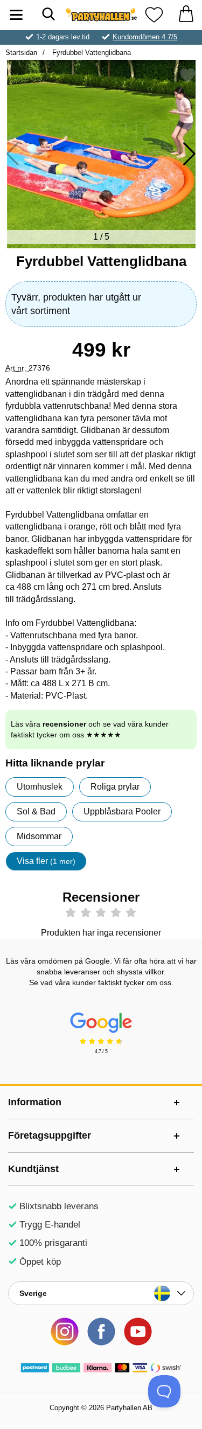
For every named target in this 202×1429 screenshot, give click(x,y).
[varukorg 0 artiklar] (186, 14)
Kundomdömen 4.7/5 (145, 37)
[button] (189, 154)
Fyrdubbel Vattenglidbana (90, 52)
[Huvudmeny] (16, 15)
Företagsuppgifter (49, 1135)
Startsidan (21, 52)
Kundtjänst (33, 1168)
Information (34, 1102)
